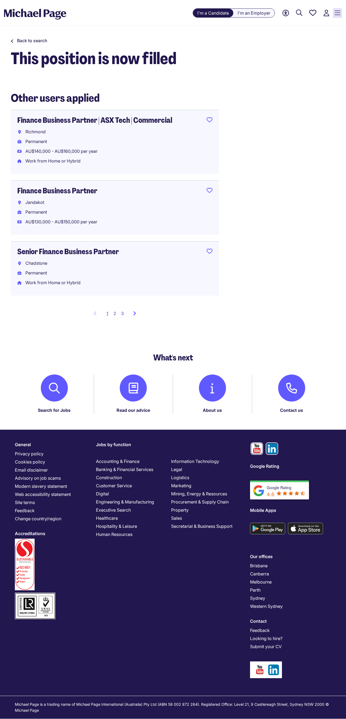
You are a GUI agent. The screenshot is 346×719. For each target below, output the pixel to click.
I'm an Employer (254, 13)
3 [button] (122, 313)
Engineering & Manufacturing (125, 502)
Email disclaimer (31, 470)
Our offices (261, 556)
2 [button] (115, 313)
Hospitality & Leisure (116, 526)
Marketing (181, 485)
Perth (255, 590)
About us (212, 410)
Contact (258, 621)
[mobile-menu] (337, 13)
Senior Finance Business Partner (68, 252)
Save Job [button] (209, 121)
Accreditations (30, 533)
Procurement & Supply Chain (200, 502)
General (23, 444)
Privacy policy (29, 453)
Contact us (291, 410)
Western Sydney (266, 606)
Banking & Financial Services (124, 469)
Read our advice (133, 410)
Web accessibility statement (43, 494)
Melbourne (261, 582)
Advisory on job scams (38, 478)
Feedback (25, 510)
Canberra (259, 573)
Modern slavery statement (41, 486)
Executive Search (113, 510)
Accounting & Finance (117, 461)
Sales (176, 518)
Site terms (25, 502)
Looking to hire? (266, 638)
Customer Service (114, 485)
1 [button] (109, 315)
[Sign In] (326, 13)
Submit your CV (266, 646)
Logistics (180, 477)
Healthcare (107, 518)
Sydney (257, 598)
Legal (176, 469)
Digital (102, 493)
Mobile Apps (263, 510)
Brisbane (259, 565)
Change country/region (38, 518)
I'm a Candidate (213, 13)
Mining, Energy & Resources (199, 493)
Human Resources (114, 534)
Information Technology (195, 461)
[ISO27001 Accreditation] (35, 595)
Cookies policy (30, 462)
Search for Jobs (54, 410)
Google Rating (264, 466)
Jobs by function (113, 444)
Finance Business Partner (57, 191)
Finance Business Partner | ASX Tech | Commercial (94, 120)
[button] (29, 40)
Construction (109, 477)
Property (180, 510)
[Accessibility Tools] (285, 13)
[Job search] (299, 13)
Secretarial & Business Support (201, 526)
